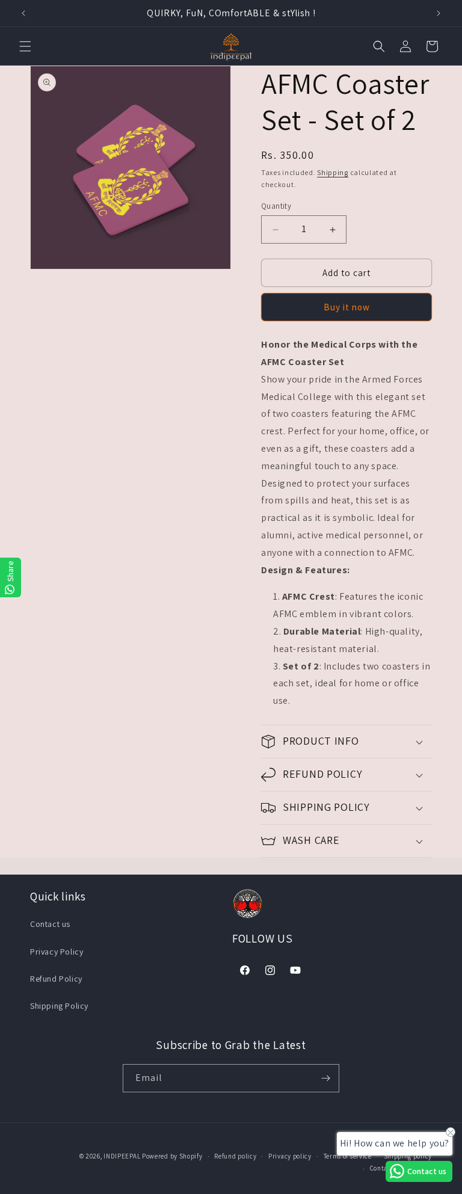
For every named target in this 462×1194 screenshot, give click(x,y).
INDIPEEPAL (121, 1156)
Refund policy (235, 1156)
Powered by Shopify (172, 1156)
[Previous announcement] (23, 13)
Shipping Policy (59, 1005)
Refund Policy (56, 978)
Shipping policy (408, 1156)
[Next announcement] (438, 13)
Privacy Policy (56, 951)
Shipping (332, 172)
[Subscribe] (325, 1078)
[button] (25, 46)
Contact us (50, 924)
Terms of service (348, 1156)
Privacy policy (290, 1156)
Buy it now (347, 307)
